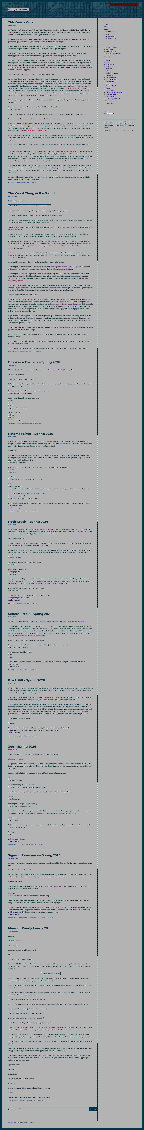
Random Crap (110, 81)
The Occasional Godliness (114, 92)
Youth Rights (37, 351)
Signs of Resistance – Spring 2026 (34, 855)
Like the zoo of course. (15, 759)
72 (20, 1109)
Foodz (108, 60)
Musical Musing (111, 77)
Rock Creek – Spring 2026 (28, 521)
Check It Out (110, 49)
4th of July (34, 182)
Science (28, 844)
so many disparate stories (64, 119)
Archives (106, 112)
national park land (53, 441)
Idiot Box (109, 69)
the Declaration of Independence (68, 151)
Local (39, 423)
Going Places (20, 423)
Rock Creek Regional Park (65, 529)
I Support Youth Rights (110, 38)
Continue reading (14, 420)
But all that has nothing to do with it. (33, 130)
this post (11, 32)
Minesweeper (110, 75)
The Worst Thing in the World (31, 193)
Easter (27, 423)
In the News (110, 71)
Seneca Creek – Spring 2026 (30, 614)
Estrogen (109, 58)
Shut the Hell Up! (111, 86)
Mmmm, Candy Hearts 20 (28, 928)
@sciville (106, 26)
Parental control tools (15, 253)
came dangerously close (46, 126)
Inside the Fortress (112, 73)
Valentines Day (42, 1100)
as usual (33, 370)
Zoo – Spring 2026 (22, 746)
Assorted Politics (20, 182)
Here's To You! (110, 66)
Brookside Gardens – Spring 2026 (34, 362)
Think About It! (24, 1100)
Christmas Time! (111, 51)
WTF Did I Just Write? (113, 99)
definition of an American (42, 123)
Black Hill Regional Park (52, 697)
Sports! (28, 182)
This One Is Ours (21, 22)
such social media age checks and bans (68, 304)
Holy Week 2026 (33, 423)
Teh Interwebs (21, 351)
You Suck (109, 101)
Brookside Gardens (54, 370)
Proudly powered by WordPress (26, 1122)
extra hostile (25, 74)
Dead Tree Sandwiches (113, 53)
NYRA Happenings (112, 79)
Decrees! (108, 56)
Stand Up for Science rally (58, 886)
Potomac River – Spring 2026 (30, 433)
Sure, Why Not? (18, 9)
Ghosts (108, 62)
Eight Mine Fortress (109, 36)
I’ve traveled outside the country (76, 88)
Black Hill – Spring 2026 (26, 680)
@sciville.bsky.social (109, 31)
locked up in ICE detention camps (62, 267)
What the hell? (29, 351)
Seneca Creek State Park (77, 621)
